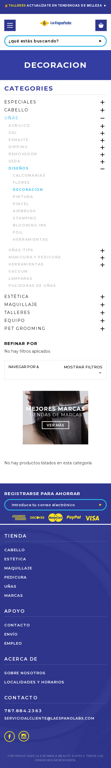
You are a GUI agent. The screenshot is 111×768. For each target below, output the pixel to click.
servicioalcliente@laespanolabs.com (49, 718)
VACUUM (18, 271)
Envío (11, 634)
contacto (17, 625)
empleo (13, 643)
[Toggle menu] (10, 25)
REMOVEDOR (23, 154)
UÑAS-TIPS (21, 250)
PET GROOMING (25, 328)
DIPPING (18, 147)
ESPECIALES (20, 102)
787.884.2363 (23, 710)
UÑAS (11, 117)
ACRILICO (19, 125)
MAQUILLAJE (21, 304)
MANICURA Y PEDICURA (35, 257)
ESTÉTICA (16, 296)
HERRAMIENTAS (30, 239)
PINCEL (21, 204)
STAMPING (24, 218)
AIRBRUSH (24, 211)
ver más (55, 425)
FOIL (18, 232)
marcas (13, 595)
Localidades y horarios (34, 682)
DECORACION (28, 189)
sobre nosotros (25, 673)
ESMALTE (19, 140)
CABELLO (16, 110)
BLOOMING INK (30, 225)
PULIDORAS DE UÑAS (32, 285)
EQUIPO (14, 320)
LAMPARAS (20, 278)
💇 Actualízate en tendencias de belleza (53, 5)
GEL (13, 132)
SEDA (14, 161)
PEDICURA (15, 577)
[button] (55, 370)
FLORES (21, 182)
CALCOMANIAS (29, 175)
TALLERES (17, 312)
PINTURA (23, 197)
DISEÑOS (19, 168)
